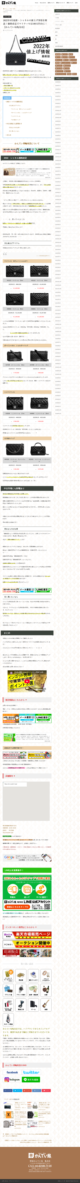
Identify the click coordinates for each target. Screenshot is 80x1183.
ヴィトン (72, 57)
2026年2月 (58, 103)
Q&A (76, 2)
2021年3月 (58, 313)
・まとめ (8, 135)
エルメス (65, 57)
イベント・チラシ (59, 21)
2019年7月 (58, 385)
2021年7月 (58, 299)
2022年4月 (58, 267)
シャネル (67, 68)
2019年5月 (58, 392)
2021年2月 (58, 317)
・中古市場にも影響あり (13, 123)
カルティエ (67, 65)
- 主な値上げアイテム (13, 105)
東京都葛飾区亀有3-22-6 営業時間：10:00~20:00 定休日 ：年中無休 (9, 828)
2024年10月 (58, 160)
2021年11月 (58, 285)
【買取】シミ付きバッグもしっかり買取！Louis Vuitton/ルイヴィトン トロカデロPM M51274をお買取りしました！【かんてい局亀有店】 (27, 1141)
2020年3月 (58, 356)
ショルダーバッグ (66, 62)
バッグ (74, 62)
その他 (57, 17)
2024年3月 (58, 185)
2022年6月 (58, 260)
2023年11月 (58, 199)
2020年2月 (58, 360)
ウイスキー (59, 65)
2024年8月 (58, 167)
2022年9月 (58, 249)
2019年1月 (58, 406)
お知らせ (57, 14)
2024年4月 (58, 181)
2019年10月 (58, 374)
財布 (58, 62)
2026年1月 (58, 106)
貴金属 (58, 54)
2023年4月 (58, 224)
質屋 (56, 42)
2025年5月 (58, 135)
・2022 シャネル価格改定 (14, 101)
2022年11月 (58, 242)
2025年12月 (58, 110)
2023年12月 (58, 196)
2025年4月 (58, 139)
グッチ (58, 57)
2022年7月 (58, 256)
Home (36, 2)
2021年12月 (58, 281)
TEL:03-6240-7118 (8, 832)
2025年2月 (58, 146)
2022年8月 (58, 253)
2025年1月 (58, 149)
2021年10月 (58, 288)
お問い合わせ (5, 1181)
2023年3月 (58, 228)
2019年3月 (58, 399)
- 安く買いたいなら (12, 131)
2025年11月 (58, 114)
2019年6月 (58, 388)
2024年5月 (58, 178)
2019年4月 (58, 395)
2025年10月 (58, 117)
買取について (70, 2)
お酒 (71, 54)
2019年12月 (58, 367)
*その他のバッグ (12, 119)
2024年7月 (58, 171)
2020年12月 (58, 324)
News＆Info (43, 2)
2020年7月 (58, 342)
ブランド (68, 71)
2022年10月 (58, 246)
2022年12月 (58, 238)
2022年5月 (58, 263)
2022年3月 (58, 270)
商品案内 (57, 28)
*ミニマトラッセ (12, 116)
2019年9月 (58, 377)
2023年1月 (58, 235)
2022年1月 (58, 278)
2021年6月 (58, 303)
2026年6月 (58, 89)
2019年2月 (58, 402)
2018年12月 (58, 410)
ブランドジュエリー (61, 74)
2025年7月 (58, 128)
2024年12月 (58, 153)
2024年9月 (58, 164)
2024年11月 (58, 156)
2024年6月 (58, 174)
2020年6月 (58, 345)
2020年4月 (58, 353)
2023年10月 (58, 203)
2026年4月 (58, 96)
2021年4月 (58, 310)
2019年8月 (58, 381)
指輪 (70, 74)
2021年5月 (58, 306)
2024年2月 (58, 188)
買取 (56, 35)
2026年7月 (58, 85)
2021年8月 (58, 295)
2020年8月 (58, 338)
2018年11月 (58, 413)
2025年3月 (58, 142)
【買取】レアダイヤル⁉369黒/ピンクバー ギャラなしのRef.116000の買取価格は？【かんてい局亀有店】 (26, 1135)
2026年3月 (58, 99)
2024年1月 (58, 192)
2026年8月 (58, 82)
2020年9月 (58, 335)
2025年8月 (58, 124)
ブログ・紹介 (7, 16)
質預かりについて (60, 2)
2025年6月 (58, 131)
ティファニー (60, 71)
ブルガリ (65, 54)
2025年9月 (58, 121)
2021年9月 (58, 292)
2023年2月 (58, 231)
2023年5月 (58, 221)
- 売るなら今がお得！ (13, 127)
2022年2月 (58, 274)
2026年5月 (58, 92)
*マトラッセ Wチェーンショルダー (18, 109)
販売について (51, 2)
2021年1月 (58, 320)
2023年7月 (58, 213)
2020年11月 (58, 328)
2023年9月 (58, 206)
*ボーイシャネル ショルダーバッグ (18, 112)
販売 (56, 32)
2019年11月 (58, 370)
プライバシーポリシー (14, 1181)
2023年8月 (58, 210)
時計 (75, 74)
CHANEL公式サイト (44, 255)
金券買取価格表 (59, 46)
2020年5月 (58, 349)
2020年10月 (58, 331)
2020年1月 (58, 363)
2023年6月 (58, 217)
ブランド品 (59, 68)
